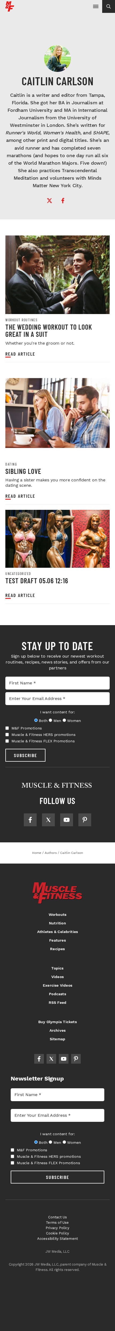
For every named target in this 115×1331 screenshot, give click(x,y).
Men (57, 720)
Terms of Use (57, 1223)
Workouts (58, 914)
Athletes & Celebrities (57, 932)
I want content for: (57, 712)
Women (74, 720)
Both (43, 720)
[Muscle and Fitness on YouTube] (66, 819)
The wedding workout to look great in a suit (48, 330)
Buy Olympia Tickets (57, 1022)
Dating (11, 464)
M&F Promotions (26, 728)
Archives (57, 1030)
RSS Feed (58, 1002)
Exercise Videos (57, 985)
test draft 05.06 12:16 (36, 580)
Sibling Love (23, 471)
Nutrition (57, 923)
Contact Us (57, 1217)
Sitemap (57, 1039)
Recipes (57, 949)
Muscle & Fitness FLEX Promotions (43, 741)
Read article (20, 354)
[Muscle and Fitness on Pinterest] (84, 819)
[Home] (9, 9)
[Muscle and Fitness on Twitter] (48, 819)
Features (57, 940)
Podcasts (57, 994)
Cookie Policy (57, 1233)
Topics (57, 968)
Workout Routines (21, 320)
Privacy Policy (57, 1228)
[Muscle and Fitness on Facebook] (30, 819)
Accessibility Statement (57, 1239)
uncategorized (18, 574)
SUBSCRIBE (25, 755)
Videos (57, 977)
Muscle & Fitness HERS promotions (43, 734)
